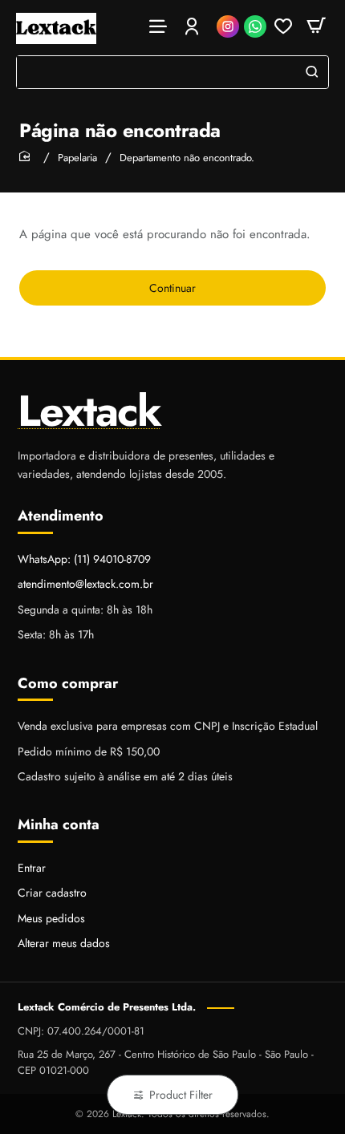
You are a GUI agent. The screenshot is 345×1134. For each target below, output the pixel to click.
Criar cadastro (52, 893)
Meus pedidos (51, 918)
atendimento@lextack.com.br (85, 584)
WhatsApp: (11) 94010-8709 (84, 559)
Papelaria (77, 157)
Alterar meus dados (64, 943)
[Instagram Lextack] (228, 26)
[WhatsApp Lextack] (255, 26)
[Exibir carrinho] (316, 26)
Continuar (172, 288)
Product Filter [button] (181, 1095)
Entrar (32, 868)
